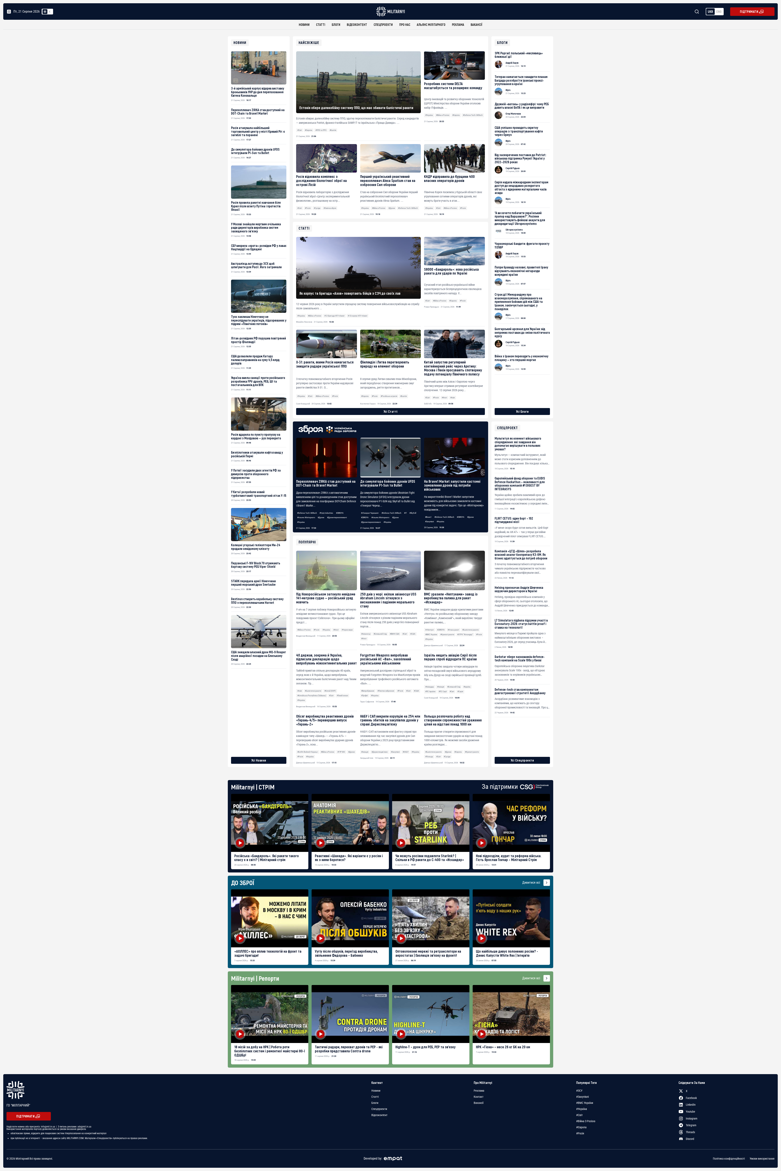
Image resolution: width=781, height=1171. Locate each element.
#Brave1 (428, 517)
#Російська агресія (389, 396)
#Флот (336, 630)
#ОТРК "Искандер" (465, 634)
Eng (719, 11)
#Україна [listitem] (581, 1109)
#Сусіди (317, 208)
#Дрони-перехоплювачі (337, 517)
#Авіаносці (365, 634)
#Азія (299, 691)
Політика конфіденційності (729, 1158)
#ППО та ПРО (320, 130)
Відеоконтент (357, 24)
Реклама (458, 24)
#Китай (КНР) (330, 691)
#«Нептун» (429, 630)
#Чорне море (347, 630)
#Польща (429, 756)
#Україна (429, 115)
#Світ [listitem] (579, 1115)
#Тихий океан (342, 695)
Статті (320, 24)
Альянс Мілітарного (431, 24)
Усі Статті (391, 411)
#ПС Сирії (443, 691)
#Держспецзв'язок (380, 752)
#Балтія (333, 130)
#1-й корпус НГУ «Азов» (357, 316)
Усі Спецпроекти (522, 760)
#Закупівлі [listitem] (582, 1096)
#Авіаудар (429, 687)
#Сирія (460, 691)
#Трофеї (364, 695)
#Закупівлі (429, 521)
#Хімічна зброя (330, 208)
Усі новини (258, 760)
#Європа (308, 130)
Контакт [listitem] (478, 1096)
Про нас (404, 24)
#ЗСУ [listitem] (579, 1090)
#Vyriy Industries (326, 513)
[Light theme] (45, 11)
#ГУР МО (341, 752)
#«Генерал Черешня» (370, 513)
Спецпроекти (383, 24)
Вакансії (476, 24)
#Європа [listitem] (581, 1127)
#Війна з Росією (442, 115)
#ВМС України (431, 634)
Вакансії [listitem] (478, 1102)
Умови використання (762, 1158)
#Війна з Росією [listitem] (585, 1121)
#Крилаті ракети (447, 634)
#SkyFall (412, 513)
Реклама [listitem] (479, 1090)
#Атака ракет (453, 630)
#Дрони (391, 208)
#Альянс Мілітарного (306, 517)
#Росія (308, 208)
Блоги (336, 24)
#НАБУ (405, 752)
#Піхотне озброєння (385, 691)
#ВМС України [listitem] (584, 1102)
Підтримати (749, 11)
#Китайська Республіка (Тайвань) (311, 695)
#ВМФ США (394, 634)
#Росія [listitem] (580, 1133)
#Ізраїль (467, 687)
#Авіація (440, 687)
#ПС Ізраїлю (430, 691)
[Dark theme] (49, 11)
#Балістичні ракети (470, 630)
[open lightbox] (269, 823)
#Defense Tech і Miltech (473, 115)
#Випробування (367, 691)
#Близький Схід (380, 634)
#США (412, 634)
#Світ (299, 130)
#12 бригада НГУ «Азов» (334, 316)
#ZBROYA (340, 513)
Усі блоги (522, 411)
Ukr (710, 11)
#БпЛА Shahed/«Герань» (307, 752)
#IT (405, 513)
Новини (304, 24)
